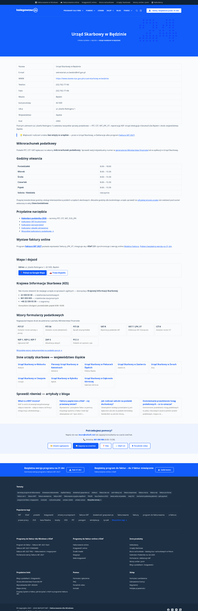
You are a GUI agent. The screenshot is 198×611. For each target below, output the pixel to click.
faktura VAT (84, 515)
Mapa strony (21, 588)
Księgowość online (89, 2)
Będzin (94, 40)
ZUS (34, 520)
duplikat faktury (66, 493)
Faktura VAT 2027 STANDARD (27, 548)
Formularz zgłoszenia (81, 578)
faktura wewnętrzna (45, 496)
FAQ (74, 582)
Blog (119, 10)
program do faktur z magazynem (27, 500)
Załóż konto (166, 470)
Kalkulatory (158, 2)
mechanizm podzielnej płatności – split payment (152, 496)
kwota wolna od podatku (118, 496)
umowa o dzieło (68, 500)
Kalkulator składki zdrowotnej (34, 228)
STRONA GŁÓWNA (83, 40)
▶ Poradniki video (140, 446)
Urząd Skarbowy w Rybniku (64, 378)
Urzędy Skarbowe (123, 2)
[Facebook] (168, 610)
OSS (66, 520)
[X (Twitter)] (172, 610)
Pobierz (89, 10)
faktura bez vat (104, 493)
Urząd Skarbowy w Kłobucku (32, 364)
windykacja (94, 520)
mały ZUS (131, 496)
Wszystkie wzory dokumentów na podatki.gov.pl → (39, 350)
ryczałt (106, 520)
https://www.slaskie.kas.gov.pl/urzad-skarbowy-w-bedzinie (82, 78)
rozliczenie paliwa (54, 500)
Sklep (109, 10)
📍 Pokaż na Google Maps (32, 272)
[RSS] (180, 610)
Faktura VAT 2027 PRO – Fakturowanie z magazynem (36, 551)
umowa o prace (80, 500)
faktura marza (143, 493)
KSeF (27, 515)
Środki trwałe (78, 551)
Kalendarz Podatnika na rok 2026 (142, 555)
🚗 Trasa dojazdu (58, 272)
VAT (19, 515)
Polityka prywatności (137, 588)
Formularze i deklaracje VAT (140, 558)
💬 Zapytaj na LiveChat (86, 446)
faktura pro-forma (165, 493)
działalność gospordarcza (81, 493)
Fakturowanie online (71, 2)
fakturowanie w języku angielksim (74, 496)
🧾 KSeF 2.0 (120, 446)
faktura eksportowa (130, 493)
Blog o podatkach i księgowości (141, 565)
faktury (136, 515)
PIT (73, 520)
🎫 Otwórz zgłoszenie (59, 446)
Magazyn (76, 555)
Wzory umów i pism (141, 2)
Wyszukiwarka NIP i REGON (26, 585)
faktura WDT (32, 496)
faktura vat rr (21, 496)
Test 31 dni (76, 470)
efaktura (94, 493)
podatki (36, 515)
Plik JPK (90, 496)
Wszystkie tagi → (119, 520)
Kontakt (76, 588)
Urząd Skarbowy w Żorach (163, 364)
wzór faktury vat (116, 493)
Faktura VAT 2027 (127, 135)
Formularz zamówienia (138, 578)
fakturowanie (123, 515)
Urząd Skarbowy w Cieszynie (31, 378)
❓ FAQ (106, 446)
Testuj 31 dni (165, 10)
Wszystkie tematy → (94, 500)
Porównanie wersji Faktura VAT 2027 (30, 555)
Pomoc (127, 10)
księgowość (49, 515)
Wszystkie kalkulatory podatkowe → (37, 231)
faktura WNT (58, 496)
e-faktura (172, 515)
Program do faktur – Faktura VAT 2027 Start (32, 545)
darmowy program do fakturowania (28, 493)
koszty (57, 520)
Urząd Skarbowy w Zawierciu (132, 364)
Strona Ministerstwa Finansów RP (29, 582)
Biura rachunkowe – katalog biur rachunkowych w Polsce (151, 551)
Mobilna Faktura (131, 246)
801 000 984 (99, 439)
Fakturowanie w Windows (47, 2)
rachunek (44, 500)
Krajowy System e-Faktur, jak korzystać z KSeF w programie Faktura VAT (42, 593)
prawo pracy (23, 520)
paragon (82, 520)
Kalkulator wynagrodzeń (32, 224)
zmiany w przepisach (66, 515)
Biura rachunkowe (106, 2)
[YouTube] (176, 610)
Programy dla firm (72, 10)
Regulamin (134, 585)
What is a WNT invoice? (29, 401)
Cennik (101, 10)
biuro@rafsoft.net (87, 435)
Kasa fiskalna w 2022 (101, 496)
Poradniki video (79, 585)
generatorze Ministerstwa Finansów (132, 150)
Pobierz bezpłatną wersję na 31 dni (156, 246)
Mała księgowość (79, 558)
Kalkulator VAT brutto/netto (33, 221)
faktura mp (153, 493)
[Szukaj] (137, 10)
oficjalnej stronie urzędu (148, 200)
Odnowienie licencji (137, 582)
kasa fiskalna (45, 520)
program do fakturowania (154, 515)
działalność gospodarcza (103, 515)
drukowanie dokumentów (50, 493)
